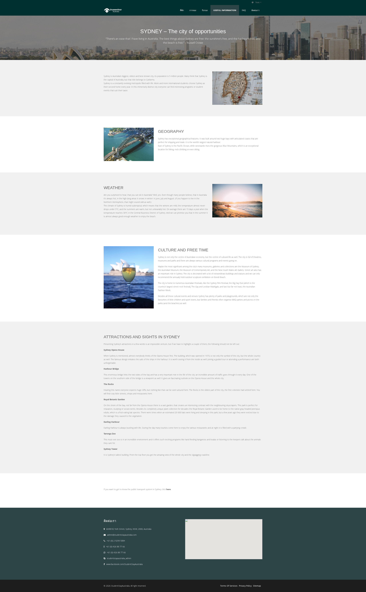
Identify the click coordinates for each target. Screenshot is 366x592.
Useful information (224, 10)
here (168, 489)
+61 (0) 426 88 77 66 (115, 546)
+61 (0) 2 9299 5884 (116, 540)
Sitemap (257, 585)
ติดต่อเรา (255, 10)
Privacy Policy (245, 585)
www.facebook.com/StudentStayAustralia (124, 564)
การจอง (192, 10)
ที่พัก (182, 10)
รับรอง (205, 10)
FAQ (244, 10)
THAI (257, 2)
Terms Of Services (228, 585)
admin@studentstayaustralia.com (122, 534)
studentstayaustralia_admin (119, 558)
